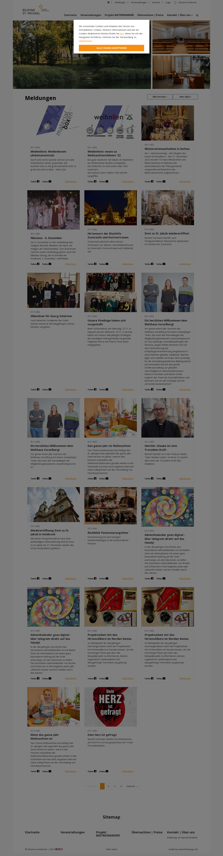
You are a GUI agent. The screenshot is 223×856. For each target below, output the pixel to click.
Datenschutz (85, 40)
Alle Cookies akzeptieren (112, 47)
